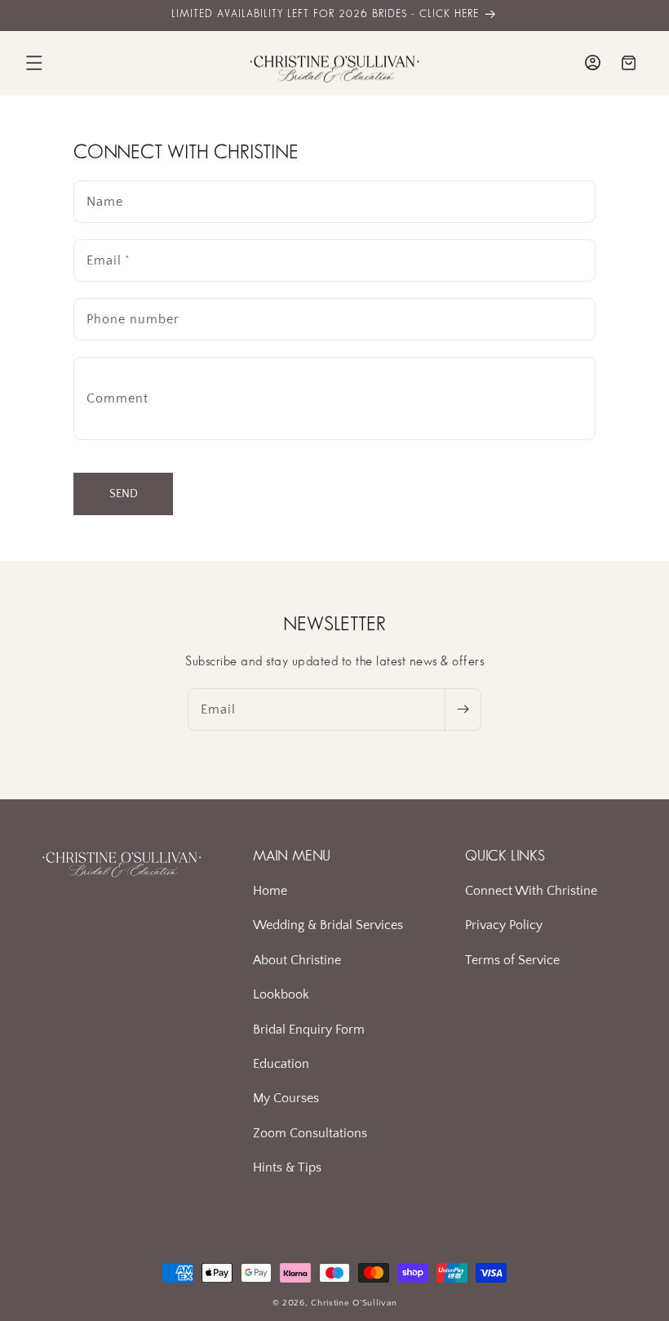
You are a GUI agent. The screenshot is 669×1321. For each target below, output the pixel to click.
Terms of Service (512, 960)
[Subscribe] (463, 709)
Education (281, 1063)
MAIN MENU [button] (291, 856)
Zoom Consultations (310, 1133)
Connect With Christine (531, 890)
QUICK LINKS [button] (505, 856)
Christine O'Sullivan (354, 1303)
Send (123, 493)
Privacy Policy (504, 925)
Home (270, 890)
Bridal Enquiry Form (309, 1029)
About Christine (297, 960)
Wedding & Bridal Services (328, 925)
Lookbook (281, 994)
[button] (34, 63)
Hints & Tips (287, 1167)
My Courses (286, 1098)
